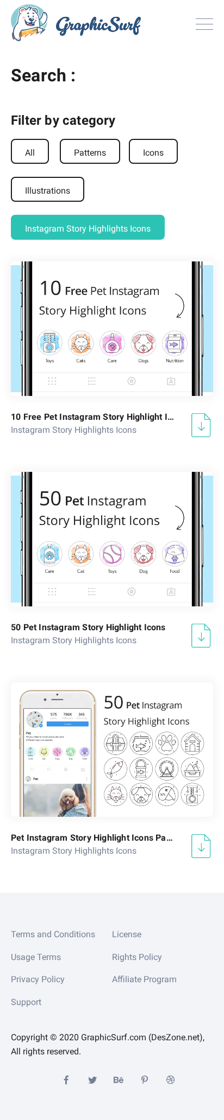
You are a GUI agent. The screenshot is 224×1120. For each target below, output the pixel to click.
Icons (153, 153)
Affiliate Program (144, 979)
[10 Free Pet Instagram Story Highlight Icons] (112, 328)
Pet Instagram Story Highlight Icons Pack (92, 838)
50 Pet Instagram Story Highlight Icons (88, 627)
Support (26, 1002)
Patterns (90, 153)
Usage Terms (36, 957)
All (30, 153)
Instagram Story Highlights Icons (88, 228)
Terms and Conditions (53, 934)
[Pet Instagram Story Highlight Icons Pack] (112, 749)
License (126, 934)
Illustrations (47, 190)
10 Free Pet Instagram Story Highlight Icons (92, 417)
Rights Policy (137, 957)
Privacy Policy (38, 979)
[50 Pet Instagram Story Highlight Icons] (112, 539)
